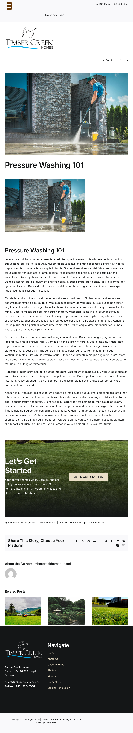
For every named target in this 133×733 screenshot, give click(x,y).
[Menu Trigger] (9, 6)
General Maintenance (70, 522)
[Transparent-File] (29, 28)
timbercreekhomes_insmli (21, 522)
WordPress (51, 722)
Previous (111, 60)
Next (123, 60)
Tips (84, 522)
